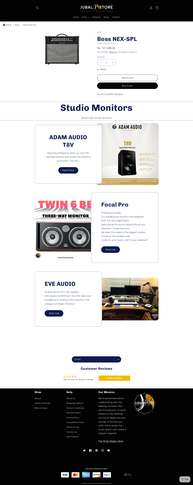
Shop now (110, 250)
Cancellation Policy (75, 422)
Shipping (113, 52)
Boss (17, 25)
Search (38, 398)
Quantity (101, 57)
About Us (70, 398)
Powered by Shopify (104, 483)
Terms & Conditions (75, 408)
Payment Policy (73, 413)
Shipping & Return (74, 403)
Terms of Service (42, 403)
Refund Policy (41, 408)
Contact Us (71, 432)
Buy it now (127, 86)
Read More (68, 170)
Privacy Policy (72, 418)
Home (8, 25)
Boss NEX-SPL (30, 25)
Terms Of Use (72, 427)
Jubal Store (92, 483)
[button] (38, 8)
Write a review (114, 378)
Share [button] (103, 69)
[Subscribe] (118, 359)
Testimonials (72, 437)
